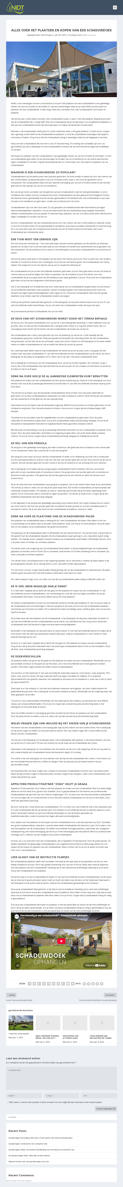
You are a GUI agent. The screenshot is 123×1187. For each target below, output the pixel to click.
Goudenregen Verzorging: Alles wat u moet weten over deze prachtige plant (41, 1138)
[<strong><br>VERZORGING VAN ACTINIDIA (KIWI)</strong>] (75, 1022)
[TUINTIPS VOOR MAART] (21, 1022)
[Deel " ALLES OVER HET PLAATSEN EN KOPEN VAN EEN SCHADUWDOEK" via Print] (72, 983)
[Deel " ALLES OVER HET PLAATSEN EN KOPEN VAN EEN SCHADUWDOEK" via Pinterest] (48, 983)
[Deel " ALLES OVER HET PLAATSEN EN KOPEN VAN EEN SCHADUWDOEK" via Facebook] (29, 983)
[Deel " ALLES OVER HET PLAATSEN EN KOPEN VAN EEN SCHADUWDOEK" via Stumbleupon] (63, 983)
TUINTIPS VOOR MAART (19, 1034)
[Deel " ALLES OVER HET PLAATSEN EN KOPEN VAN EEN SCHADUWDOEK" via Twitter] (34, 983)
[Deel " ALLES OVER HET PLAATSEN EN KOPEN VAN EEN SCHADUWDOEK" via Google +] (39, 983)
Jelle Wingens (47, 35)
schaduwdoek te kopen (50, 103)
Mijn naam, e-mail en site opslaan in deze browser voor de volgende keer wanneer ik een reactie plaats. (55, 1102)
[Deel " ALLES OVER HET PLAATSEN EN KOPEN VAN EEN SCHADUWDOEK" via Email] (68, 983)
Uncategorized (74, 35)
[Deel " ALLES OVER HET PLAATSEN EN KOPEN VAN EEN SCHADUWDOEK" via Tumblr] (44, 983)
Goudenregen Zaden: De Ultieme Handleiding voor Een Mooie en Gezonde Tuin (41, 1150)
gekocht (45, 131)
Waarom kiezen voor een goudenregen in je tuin (29, 1161)
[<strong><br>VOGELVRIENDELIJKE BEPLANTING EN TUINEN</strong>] (102, 1022)
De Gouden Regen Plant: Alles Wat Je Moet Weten (29, 1155)
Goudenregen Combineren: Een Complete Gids (28, 1144)
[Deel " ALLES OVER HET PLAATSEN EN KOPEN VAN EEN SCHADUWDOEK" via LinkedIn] (53, 983)
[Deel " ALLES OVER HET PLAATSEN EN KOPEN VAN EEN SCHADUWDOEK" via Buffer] (58, 983)
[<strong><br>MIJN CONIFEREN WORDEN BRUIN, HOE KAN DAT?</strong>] (48, 1022)
